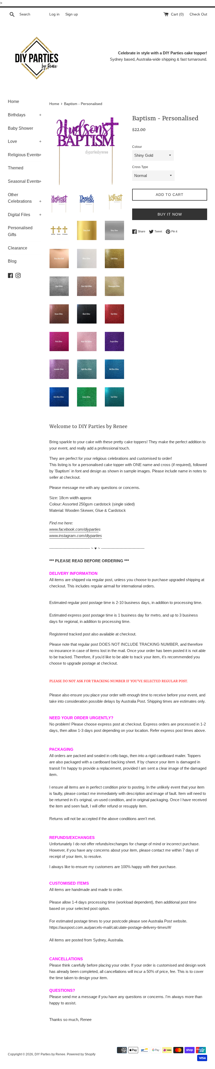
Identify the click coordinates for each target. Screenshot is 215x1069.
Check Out (198, 14)
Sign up (71, 14)
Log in (54, 14)
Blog (12, 261)
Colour (137, 147)
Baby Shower (20, 128)
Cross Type (140, 167)
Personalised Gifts (20, 231)
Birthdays (24, 115)
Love (24, 141)
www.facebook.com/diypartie (74, 529)
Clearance (17, 248)
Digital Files (24, 214)
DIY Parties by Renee (50, 1054)
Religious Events (24, 155)
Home (13, 101)
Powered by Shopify (81, 1054)
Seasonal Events (24, 181)
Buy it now (170, 214)
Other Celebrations (24, 198)
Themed (15, 168)
